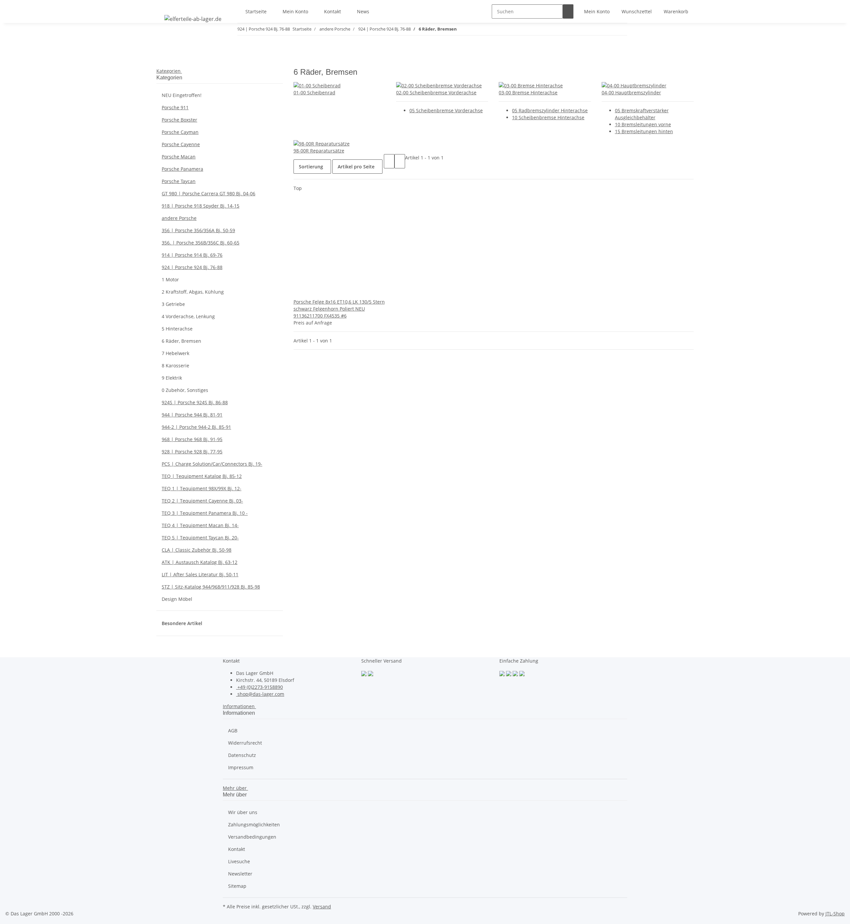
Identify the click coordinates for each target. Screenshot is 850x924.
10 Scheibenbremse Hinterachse (548, 117)
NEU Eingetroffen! (182, 95)
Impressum (240, 767)
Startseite (256, 11)
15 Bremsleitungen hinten (644, 131)
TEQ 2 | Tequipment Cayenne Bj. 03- (202, 501)
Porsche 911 (175, 107)
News (363, 11)
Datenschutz (242, 755)
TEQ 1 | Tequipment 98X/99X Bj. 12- (201, 488)
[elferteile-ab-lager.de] (192, 18)
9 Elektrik (172, 378)
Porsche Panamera (182, 169)
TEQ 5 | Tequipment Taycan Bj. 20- (200, 537)
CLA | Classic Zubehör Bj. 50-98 (196, 550)
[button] (597, 11)
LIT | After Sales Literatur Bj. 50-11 (200, 574)
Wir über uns (242, 812)
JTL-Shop (835, 913)
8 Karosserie (175, 365)
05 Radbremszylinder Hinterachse (550, 110)
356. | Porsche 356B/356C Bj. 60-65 (200, 242)
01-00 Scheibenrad (314, 92)
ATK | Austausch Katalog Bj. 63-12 (199, 562)
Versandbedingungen (252, 837)
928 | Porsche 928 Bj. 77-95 (192, 451)
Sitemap (237, 886)
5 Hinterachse (177, 328)
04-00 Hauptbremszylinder (631, 92)
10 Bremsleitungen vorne (643, 124)
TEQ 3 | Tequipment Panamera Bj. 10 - (205, 513)
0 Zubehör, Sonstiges (185, 390)
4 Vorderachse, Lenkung (188, 316)
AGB (232, 730)
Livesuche (239, 861)
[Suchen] (568, 11)
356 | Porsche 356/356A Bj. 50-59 (198, 230)
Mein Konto (295, 11)
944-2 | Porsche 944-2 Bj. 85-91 (196, 427)
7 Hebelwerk (175, 353)
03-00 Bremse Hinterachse (528, 92)
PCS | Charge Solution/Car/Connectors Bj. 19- (212, 464)
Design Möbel (177, 599)
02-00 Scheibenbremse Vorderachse (436, 92)
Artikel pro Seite (356, 166)
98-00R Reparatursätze (319, 150)
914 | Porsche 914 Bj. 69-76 (192, 255)
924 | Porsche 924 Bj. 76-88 (192, 267)
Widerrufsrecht (245, 743)
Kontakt (332, 11)
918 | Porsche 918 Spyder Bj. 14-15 (200, 206)
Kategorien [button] (169, 71)
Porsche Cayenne (181, 144)
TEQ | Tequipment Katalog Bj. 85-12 (202, 476)
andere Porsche (179, 218)
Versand (322, 906)
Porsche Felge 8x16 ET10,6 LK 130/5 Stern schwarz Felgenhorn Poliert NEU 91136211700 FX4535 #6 (339, 309)
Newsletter (240, 874)
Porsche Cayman (180, 132)
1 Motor (170, 279)
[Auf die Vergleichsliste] (299, 291)
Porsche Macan (179, 156)
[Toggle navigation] (164, 5)
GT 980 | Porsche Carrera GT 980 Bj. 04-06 (208, 193)
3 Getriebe (173, 304)
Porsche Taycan (179, 181)
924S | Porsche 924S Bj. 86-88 (195, 402)
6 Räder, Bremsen (181, 341)
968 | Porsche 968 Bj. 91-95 (192, 439)
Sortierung (311, 166)
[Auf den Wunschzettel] (309, 291)
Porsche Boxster (179, 120)
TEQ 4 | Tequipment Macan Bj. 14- (200, 525)
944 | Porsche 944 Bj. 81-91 (192, 415)
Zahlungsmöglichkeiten (254, 824)
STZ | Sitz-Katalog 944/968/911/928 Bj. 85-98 (211, 587)
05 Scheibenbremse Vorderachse (446, 110)
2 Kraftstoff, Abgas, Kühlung (193, 292)
